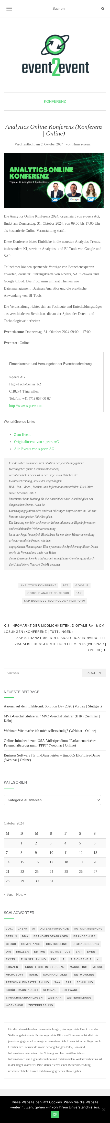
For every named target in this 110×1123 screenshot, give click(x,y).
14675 (22, 928)
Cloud (11, 944)
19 (81, 862)
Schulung (85, 982)
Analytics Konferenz (38, 585)
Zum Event (22, 435)
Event (92, 951)
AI (33, 928)
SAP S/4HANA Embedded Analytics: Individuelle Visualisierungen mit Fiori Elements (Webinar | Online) (60, 644)
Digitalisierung (86, 944)
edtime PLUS (60, 951)
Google (82, 585)
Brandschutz (84, 936)
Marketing (78, 967)
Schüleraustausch (22, 990)
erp (79, 951)
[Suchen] (102, 9)
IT (63, 959)
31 (51, 881)
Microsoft (15, 974)
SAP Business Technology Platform (54, 600)
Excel (11, 959)
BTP (66, 585)
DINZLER (22, 951)
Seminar (50, 990)
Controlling (57, 944)
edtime (39, 951)
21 (7, 872)
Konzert (13, 967)
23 (37, 872)
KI (98, 959)
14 (7, 862)
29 (22, 881)
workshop (14, 1005)
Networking (84, 974)
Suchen (94, 673)
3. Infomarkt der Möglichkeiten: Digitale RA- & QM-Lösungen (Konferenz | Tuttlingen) (55, 629)
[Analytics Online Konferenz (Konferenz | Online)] (54, 180)
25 (66, 872)
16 (37, 862)
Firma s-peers (81, 144)
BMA (25, 936)
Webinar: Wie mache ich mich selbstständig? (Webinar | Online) (50, 731)
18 (66, 862)
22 (22, 872)
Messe (98, 967)
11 (66, 853)
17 (51, 862)
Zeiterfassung (40, 1005)
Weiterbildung (79, 997)
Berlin (11, 936)
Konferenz (55, 101)
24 (51, 872)
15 (22, 862)
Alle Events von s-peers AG (34, 449)
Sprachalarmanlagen (24, 997)
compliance (31, 944)
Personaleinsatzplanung (27, 982)
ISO (54, 959)
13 (95, 853)
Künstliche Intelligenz (45, 967)
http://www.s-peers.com (26, 406)
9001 (9, 928)
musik (33, 974)
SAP (79, 593)
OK (55, 1114)
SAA (57, 982)
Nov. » (21, 894)
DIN (8, 951)
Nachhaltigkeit (56, 974)
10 (51, 853)
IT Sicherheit (81, 959)
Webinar (55, 997)
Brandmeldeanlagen (51, 936)
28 (7, 881)
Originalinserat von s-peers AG (36, 442)
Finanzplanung (33, 959)
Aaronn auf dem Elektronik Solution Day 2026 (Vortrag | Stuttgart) (53, 706)
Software (70, 990)
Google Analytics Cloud (48, 593)
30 (37, 881)
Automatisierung (88, 928)
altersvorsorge (54, 928)
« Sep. (8, 894)
